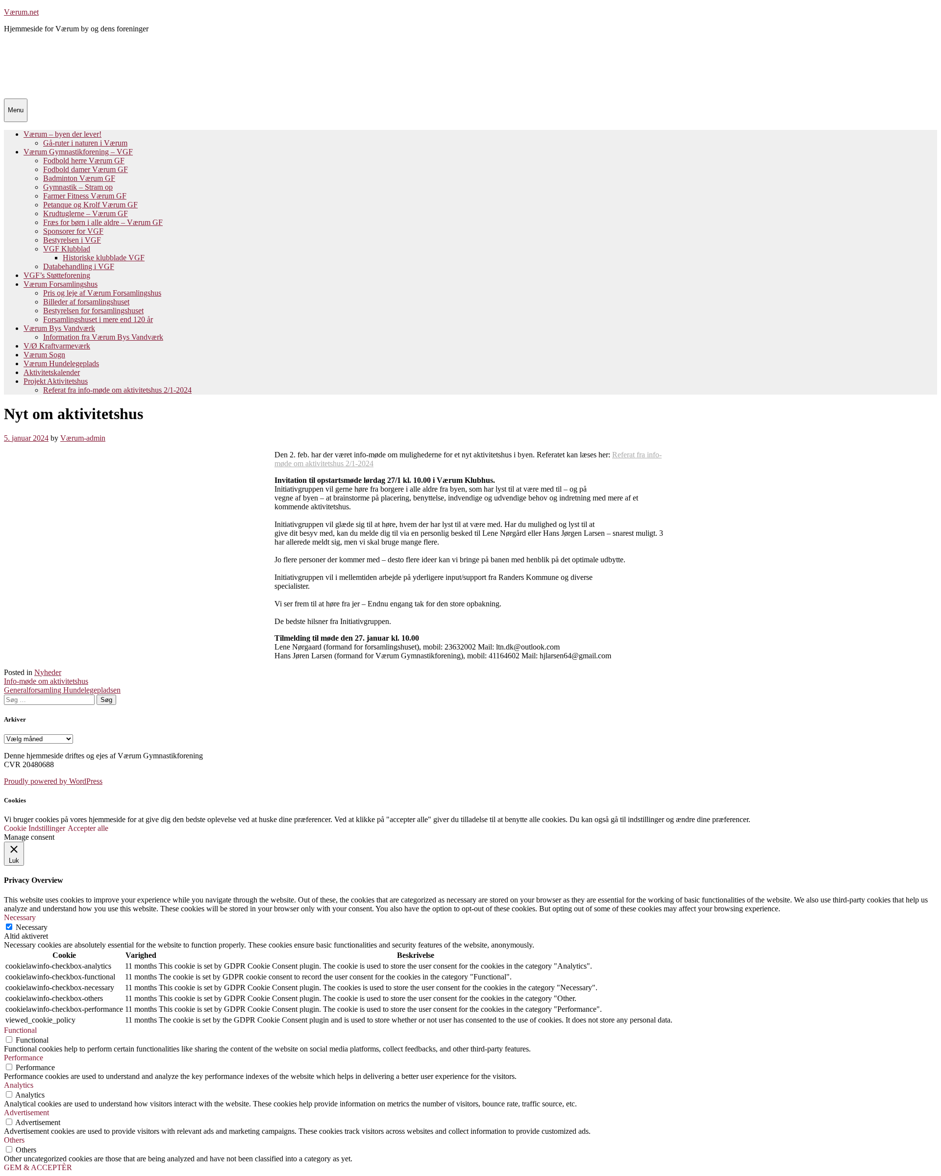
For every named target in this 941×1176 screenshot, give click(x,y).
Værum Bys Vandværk (59, 328)
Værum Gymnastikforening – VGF (78, 152)
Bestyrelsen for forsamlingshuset (93, 310)
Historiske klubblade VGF (104, 257)
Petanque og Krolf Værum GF (90, 204)
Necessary (32, 927)
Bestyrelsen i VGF (72, 240)
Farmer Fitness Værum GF (84, 196)
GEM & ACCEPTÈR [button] (38, 1167)
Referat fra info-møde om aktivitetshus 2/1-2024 (117, 390)
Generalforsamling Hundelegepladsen (62, 690)
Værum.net (21, 12)
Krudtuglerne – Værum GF (85, 213)
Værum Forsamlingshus (61, 284)
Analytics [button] (18, 1085)
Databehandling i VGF (78, 266)
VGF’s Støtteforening (57, 275)
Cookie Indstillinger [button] (34, 828)
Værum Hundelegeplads (61, 363)
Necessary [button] (20, 917)
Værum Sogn (44, 354)
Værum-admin (82, 438)
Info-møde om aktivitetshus (46, 681)
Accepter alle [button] (88, 828)
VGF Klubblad (66, 249)
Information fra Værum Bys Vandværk (103, 337)
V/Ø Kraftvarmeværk (57, 346)
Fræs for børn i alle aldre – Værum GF (103, 222)
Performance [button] (23, 1057)
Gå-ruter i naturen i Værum (85, 143)
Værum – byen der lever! (62, 134)
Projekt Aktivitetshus (56, 381)
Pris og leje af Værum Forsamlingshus (102, 293)
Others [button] (14, 1140)
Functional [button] (20, 1030)
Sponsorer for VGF (73, 231)
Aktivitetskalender (52, 372)
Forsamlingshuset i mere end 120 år (98, 319)
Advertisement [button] (26, 1112)
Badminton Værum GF (79, 178)
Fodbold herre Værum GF (83, 160)
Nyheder (47, 672)
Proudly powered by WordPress (53, 781)
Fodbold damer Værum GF (85, 169)
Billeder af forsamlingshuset (86, 302)
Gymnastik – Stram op (78, 187)
